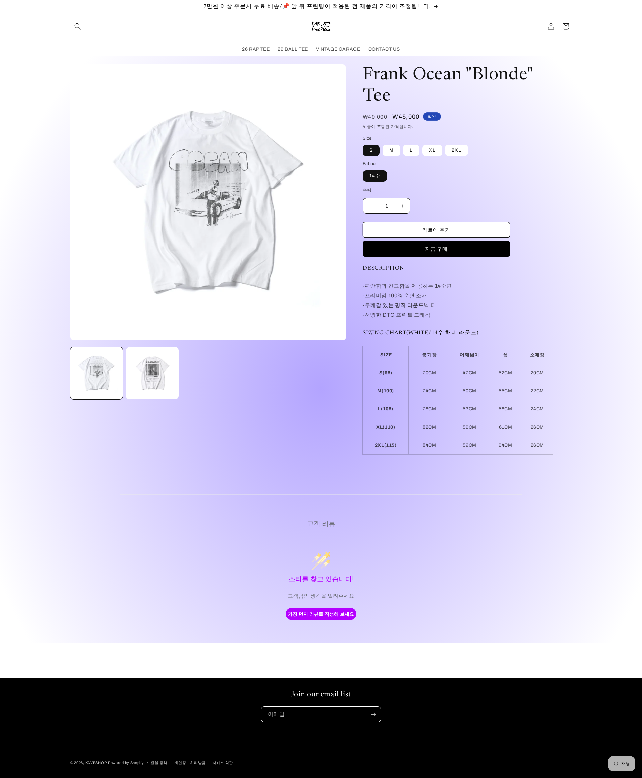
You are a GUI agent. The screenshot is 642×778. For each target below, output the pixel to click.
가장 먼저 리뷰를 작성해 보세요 (321, 614)
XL (432, 150)
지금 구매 (436, 249)
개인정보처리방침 (190, 763)
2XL (456, 150)
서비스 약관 (223, 763)
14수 (374, 175)
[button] (77, 26)
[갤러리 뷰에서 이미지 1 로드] (96, 373)
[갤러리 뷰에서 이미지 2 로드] (152, 373)
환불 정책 (159, 763)
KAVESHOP (96, 763)
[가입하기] (373, 714)
